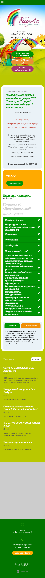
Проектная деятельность (17, 442)
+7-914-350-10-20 (21, 34)
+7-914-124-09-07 (21, 40)
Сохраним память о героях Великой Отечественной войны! (20, 407)
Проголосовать (14, 183)
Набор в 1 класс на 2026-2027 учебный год (18, 369)
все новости (36, 359)
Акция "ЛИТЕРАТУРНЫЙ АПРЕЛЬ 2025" (21, 424)
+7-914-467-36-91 (21, 37)
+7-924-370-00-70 (21, 44)
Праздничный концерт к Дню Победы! (19, 391)
